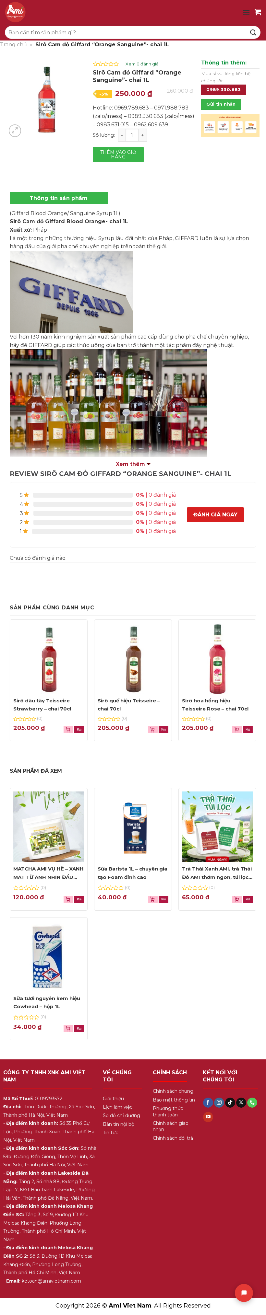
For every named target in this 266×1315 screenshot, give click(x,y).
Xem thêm (130, 464)
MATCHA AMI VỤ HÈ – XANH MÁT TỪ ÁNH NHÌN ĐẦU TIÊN (48, 873)
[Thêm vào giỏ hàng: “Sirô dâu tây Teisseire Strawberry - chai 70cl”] (79, 729)
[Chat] (244, 1293)
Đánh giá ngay (215, 515)
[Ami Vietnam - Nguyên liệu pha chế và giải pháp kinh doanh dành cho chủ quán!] (61, 12)
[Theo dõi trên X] (241, 1103)
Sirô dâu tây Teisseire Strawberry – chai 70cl (42, 705)
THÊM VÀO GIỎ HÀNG (118, 154)
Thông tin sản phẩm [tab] (59, 198)
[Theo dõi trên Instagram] (219, 1103)
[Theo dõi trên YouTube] (208, 1117)
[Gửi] (253, 32)
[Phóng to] (15, 130)
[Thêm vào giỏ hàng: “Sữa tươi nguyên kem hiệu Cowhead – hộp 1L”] (79, 1028)
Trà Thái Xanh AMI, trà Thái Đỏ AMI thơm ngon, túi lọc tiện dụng (217, 873)
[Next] (250, 129)
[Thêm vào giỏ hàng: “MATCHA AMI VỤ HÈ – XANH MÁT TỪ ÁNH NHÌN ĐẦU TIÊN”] (79, 899)
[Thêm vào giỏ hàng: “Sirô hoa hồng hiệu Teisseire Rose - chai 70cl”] (248, 729)
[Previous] (210, 129)
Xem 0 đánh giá (142, 63)
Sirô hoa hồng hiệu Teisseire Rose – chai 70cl (215, 705)
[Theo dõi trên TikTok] (230, 1103)
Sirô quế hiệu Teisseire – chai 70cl (129, 705)
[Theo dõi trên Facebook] (208, 1103)
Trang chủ (13, 44)
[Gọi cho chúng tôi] (252, 1103)
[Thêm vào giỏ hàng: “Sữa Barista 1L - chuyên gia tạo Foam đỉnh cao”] (163, 899)
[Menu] (246, 12)
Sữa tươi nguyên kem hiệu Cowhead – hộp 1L (46, 1002)
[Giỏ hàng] (258, 12)
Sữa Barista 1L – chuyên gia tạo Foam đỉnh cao (132, 873)
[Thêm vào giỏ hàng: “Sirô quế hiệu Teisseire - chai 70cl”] (163, 729)
